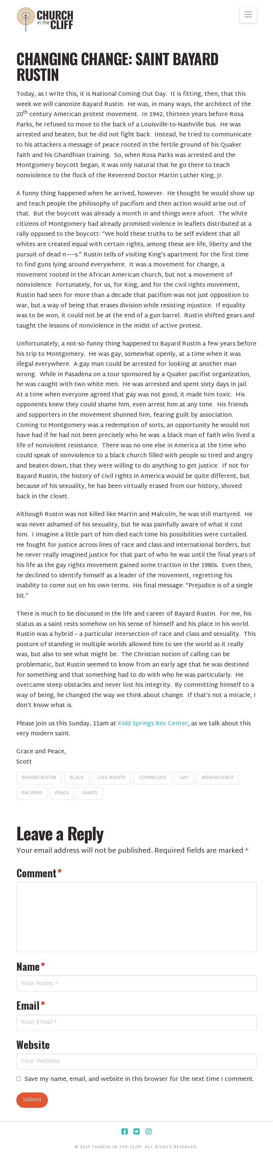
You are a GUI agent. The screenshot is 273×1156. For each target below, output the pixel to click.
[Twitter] (136, 1131)
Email (30, 1005)
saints (90, 793)
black (77, 778)
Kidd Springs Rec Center (153, 723)
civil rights (111, 778)
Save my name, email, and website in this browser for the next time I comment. (139, 1080)
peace (62, 793)
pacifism (32, 793)
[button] (248, 15)
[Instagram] (148, 1131)
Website (33, 1044)
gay (184, 778)
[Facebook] (125, 1131)
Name (30, 966)
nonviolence (218, 778)
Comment (39, 872)
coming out (152, 778)
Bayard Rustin (39, 778)
